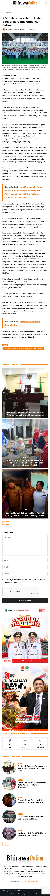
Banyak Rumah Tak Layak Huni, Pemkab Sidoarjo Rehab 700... (31, 801)
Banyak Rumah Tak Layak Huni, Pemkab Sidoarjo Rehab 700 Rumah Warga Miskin (25, 514)
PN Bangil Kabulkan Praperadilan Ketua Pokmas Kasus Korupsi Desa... (32, 768)
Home (4, 12)
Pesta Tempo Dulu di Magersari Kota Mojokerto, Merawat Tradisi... (32, 785)
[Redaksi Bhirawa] (4, 29)
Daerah (10, 12)
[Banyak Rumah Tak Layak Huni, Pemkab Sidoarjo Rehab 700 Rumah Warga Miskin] (25, 493)
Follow (25, 739)
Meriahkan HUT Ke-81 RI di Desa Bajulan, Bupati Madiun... (32, 834)
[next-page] (7, 523)
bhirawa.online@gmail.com (29, 881)
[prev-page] (3, 523)
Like (9, 739)
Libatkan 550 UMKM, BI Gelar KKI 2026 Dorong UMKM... (32, 818)
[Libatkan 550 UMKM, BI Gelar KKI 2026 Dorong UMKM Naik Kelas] (9, 817)
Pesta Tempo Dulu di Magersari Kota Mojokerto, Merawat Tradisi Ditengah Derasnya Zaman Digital (25, 463)
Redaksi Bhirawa (19, 30)
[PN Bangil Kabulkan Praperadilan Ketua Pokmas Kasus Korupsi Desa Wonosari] (25, 393)
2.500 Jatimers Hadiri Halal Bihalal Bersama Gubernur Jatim (23, 348)
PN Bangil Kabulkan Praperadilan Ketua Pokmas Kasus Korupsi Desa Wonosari (25, 413)
